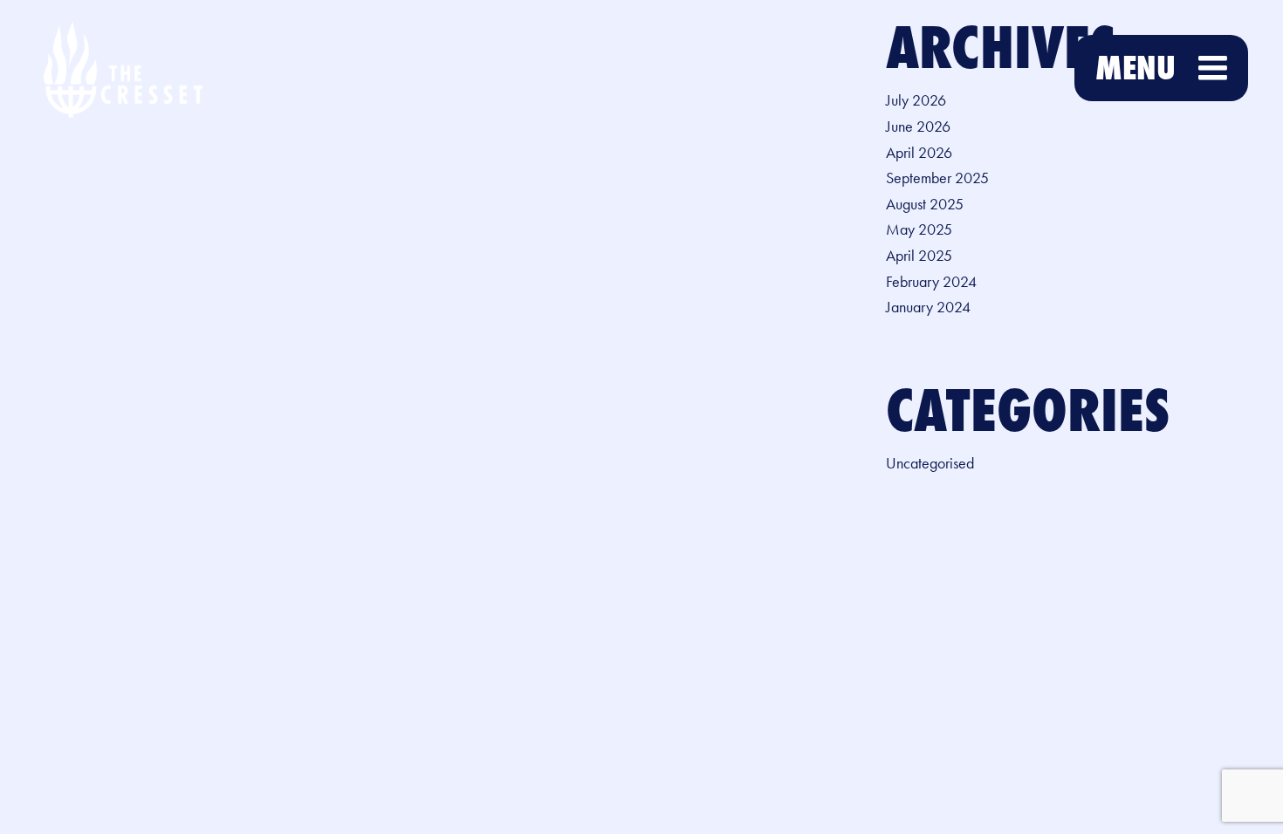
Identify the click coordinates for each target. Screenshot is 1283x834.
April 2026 (919, 152)
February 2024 (931, 281)
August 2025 (925, 204)
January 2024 (928, 307)
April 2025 (919, 255)
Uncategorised (930, 463)
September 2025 (937, 178)
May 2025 (919, 229)
